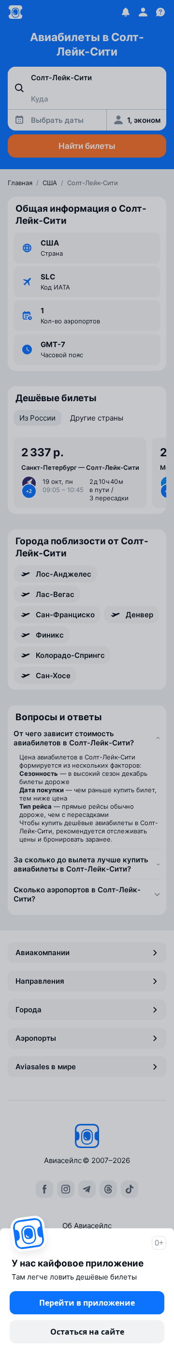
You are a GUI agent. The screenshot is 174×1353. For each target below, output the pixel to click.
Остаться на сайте (87, 1331)
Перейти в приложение (87, 1302)
